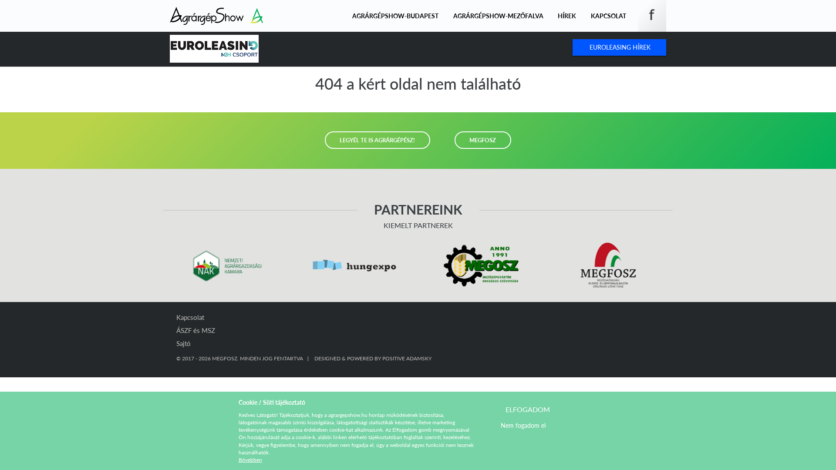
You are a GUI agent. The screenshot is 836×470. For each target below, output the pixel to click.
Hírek (567, 16)
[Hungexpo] (355, 265)
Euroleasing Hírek (620, 47)
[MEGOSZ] (482, 265)
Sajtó (183, 343)
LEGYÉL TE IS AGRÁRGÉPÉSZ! (377, 140)
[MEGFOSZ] (609, 265)
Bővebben (250, 460)
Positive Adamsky (406, 358)
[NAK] (227, 265)
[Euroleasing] (214, 49)
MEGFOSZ (482, 140)
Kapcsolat (608, 16)
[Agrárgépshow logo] (216, 12)
